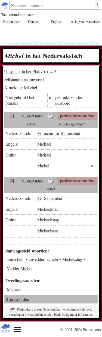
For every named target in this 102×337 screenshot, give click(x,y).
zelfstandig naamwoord (24, 79)
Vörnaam (45, 133)
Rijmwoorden (17, 299)
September (53, 198)
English (56, 21)
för (56, 133)
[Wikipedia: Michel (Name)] (51, 116)
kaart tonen (34, 115)
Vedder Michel (19, 268)
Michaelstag (47, 230)
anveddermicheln (43, 259)
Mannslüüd (70, 133)
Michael (44, 144)
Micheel (14, 289)
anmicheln (15, 259)
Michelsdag (72, 259)
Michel (43, 165)
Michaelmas (47, 209)
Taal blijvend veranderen (84, 22)
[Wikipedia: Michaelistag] (51, 181)
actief (31, 124)
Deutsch (33, 21)
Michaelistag (48, 219)
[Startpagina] (5, 5)
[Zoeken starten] (97, 4)
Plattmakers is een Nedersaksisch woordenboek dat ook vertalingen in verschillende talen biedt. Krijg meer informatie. (51, 312)
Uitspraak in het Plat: (22, 71)
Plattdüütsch (11, 21)
